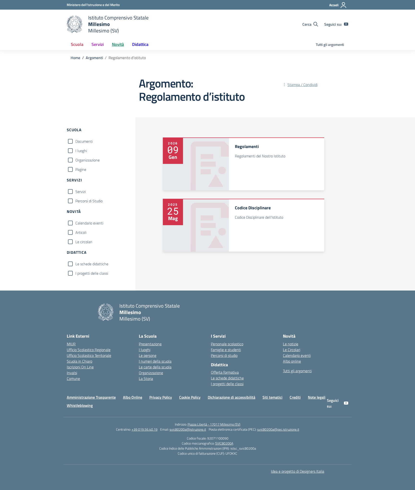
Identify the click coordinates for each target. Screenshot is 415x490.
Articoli (80, 232)
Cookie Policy (190, 397)
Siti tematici (272, 397)
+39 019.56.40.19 (145, 429)
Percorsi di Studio (89, 201)
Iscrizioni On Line (80, 367)
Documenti (84, 141)
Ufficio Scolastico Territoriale (89, 355)
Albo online (292, 361)
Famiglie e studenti (226, 350)
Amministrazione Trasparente (91, 397)
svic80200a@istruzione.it (188, 429)
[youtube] (346, 24)
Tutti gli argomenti (330, 44)
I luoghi (81, 151)
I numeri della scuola (155, 361)
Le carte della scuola (155, 367)
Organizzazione (87, 160)
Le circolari (83, 242)
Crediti (295, 397)
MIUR (71, 344)
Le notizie (290, 344)
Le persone (147, 355)
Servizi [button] (98, 44)
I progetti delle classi (91, 273)
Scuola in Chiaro (79, 361)
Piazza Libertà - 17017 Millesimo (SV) (214, 424)
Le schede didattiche (91, 264)
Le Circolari (291, 350)
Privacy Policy (160, 397)
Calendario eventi (89, 223)
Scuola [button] (77, 44)
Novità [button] (118, 44)
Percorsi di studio (224, 355)
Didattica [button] (140, 44)
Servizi (80, 191)
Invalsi (72, 373)
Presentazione (150, 344)
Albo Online (132, 397)
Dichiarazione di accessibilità (231, 397)
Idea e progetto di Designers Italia (297, 471)
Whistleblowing (80, 405)
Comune (73, 378)
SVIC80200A (224, 443)
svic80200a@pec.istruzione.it (278, 429)
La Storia (146, 378)
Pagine (80, 169)
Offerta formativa (225, 372)
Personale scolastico (227, 344)
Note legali (316, 397)
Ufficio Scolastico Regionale (88, 350)
